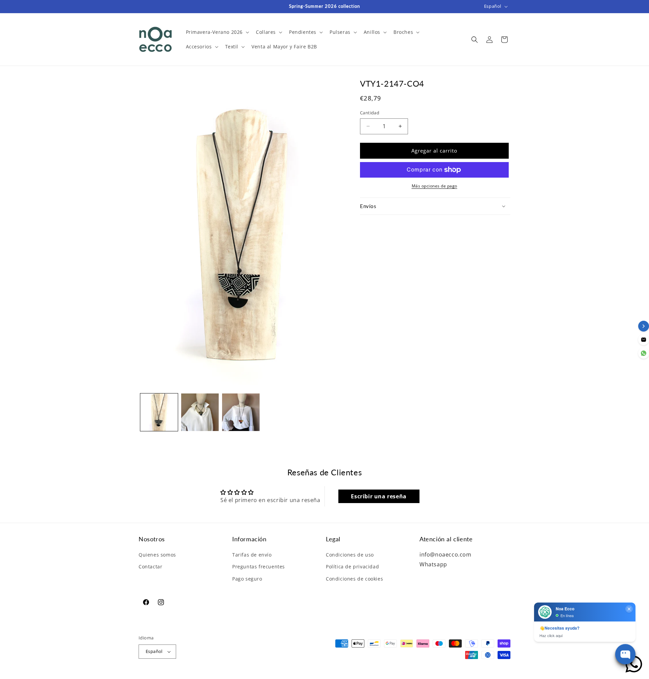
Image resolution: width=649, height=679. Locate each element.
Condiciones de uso (350, 554)
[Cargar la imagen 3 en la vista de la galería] (241, 412)
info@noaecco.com (445, 554)
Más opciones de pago (434, 186)
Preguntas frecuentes (258, 566)
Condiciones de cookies (354, 578)
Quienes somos (157, 554)
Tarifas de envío (252, 554)
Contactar (150, 566)
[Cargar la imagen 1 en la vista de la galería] (159, 412)
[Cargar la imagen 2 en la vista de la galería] (200, 412)
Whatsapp (433, 564)
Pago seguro (247, 578)
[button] (217, 32)
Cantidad (369, 113)
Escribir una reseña (378, 496)
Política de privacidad (352, 566)
